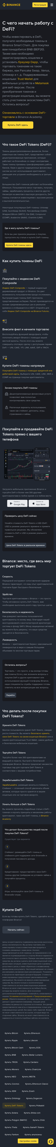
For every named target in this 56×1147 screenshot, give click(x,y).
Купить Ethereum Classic (36, 1083)
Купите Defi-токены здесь (19, 245)
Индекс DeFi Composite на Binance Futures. (28, 311)
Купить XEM (10, 1091)
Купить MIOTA (28, 1076)
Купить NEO (10, 1076)
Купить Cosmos (12, 1083)
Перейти (10, 695)
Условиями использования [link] (20, 996)
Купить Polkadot (36, 1105)
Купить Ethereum (32, 1033)
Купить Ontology (12, 1098)
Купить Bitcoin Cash (14, 1047)
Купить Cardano (30, 1062)
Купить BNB (10, 1054)
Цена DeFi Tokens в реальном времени (25, 545)
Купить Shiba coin (32, 1112)
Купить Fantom (12, 1134)
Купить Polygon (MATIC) (16, 1120)
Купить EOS (34, 1047)
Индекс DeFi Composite (13, 288)
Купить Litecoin (31, 1040)
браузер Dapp (28, 62)
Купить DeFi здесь (18, 125)
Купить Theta (11, 1127)
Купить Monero (12, 1069)
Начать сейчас (16, 929)
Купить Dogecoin (34, 1098)
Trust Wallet (25, 79)
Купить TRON (11, 1062)
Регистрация (40, 4)
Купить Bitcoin (11, 1033)
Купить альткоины (33, 1134)
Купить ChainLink (33, 1069)
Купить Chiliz (39, 1120)
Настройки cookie (28, 1141)
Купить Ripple (11, 1040)
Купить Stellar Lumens (32, 1054)
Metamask (42, 83)
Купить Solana (11, 1112)
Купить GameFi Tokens (33, 1127)
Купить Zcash (28, 1091)
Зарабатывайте (9, 785)
